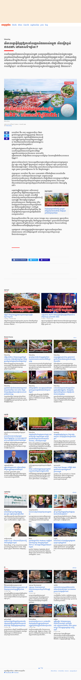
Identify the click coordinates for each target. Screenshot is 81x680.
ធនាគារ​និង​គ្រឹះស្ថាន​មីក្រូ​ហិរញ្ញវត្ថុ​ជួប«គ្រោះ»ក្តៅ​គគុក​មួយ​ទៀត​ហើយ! (14, 513)
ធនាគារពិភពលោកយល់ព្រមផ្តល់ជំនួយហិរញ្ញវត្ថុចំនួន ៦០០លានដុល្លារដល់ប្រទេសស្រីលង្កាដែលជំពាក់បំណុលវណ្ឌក (15, 438)
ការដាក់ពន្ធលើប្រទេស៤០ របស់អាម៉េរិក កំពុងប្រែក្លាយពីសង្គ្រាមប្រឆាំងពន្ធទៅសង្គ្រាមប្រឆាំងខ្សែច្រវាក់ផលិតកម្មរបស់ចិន (40, 623)
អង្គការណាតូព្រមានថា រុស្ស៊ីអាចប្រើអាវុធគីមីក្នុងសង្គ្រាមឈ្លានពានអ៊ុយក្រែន (15, 468)
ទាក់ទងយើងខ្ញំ (61, 671)
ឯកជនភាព (67, 671)
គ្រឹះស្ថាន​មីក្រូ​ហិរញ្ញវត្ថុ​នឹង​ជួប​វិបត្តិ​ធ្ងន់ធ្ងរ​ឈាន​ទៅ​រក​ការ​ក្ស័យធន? (64, 513)
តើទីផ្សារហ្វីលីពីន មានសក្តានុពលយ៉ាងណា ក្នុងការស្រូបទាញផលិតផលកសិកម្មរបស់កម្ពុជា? (40, 390)
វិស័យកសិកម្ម (9, 126)
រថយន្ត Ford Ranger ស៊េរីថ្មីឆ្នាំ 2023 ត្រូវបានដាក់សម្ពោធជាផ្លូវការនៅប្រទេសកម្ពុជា (65, 469)
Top (41, 668)
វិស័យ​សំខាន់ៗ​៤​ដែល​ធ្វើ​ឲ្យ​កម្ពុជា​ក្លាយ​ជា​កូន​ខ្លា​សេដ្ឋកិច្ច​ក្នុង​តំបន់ (64, 541)
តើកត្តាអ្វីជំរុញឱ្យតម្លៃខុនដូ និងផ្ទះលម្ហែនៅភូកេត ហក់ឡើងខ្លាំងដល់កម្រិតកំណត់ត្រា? (65, 436)
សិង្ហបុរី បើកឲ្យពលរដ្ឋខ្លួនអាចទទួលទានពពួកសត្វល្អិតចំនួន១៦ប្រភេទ (18, 316)
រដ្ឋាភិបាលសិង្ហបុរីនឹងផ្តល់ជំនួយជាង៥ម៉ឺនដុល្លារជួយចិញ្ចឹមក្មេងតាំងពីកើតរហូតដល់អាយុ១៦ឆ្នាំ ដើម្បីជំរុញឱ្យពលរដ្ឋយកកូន (15, 623)
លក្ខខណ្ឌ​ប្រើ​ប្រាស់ (73, 671)
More (75, 337)
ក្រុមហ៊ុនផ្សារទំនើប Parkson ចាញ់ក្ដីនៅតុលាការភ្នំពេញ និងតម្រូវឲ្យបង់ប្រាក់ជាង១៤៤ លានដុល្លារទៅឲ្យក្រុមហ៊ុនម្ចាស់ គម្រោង (40, 543)
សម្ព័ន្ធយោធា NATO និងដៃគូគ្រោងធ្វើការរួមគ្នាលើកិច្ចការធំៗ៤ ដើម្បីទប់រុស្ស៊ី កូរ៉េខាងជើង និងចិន (58, 316)
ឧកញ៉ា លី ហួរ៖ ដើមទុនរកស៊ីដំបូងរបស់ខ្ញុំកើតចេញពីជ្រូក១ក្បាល (15, 541)
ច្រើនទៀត (74, 492)
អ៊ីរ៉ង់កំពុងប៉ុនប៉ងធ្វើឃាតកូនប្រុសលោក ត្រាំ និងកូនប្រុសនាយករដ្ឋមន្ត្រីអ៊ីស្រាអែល (15, 588)
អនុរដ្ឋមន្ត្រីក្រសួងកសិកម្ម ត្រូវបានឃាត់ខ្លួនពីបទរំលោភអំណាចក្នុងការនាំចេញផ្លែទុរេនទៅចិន (64, 359)
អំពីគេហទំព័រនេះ (54, 671)
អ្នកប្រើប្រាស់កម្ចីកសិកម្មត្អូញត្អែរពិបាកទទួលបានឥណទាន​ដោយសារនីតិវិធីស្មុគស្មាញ (39, 359)
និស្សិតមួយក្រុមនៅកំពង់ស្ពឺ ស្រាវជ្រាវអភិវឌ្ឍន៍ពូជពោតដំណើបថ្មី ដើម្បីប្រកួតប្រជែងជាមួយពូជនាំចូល (55, 211)
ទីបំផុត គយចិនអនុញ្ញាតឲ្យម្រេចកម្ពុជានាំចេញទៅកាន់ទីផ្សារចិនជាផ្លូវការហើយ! (40, 470)
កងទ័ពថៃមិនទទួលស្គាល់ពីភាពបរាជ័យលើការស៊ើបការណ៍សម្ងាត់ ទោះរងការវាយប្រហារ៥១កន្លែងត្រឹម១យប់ (65, 589)
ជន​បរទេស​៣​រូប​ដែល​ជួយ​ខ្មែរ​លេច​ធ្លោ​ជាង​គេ (40, 513)
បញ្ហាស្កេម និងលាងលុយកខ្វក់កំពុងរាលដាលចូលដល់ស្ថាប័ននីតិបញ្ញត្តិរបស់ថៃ (39, 589)
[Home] (6, 25)
